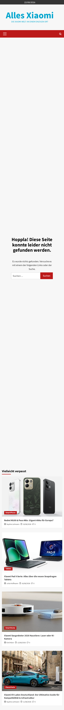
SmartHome (10, 628)
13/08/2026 (21, 642)
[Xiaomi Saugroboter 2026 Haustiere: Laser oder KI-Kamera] (32, 612)
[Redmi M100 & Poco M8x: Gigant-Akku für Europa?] (32, 496)
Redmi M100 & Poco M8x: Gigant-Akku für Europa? (28, 520)
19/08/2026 (27, 524)
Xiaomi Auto (10, 687)
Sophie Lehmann (13, 524)
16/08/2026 (26, 583)
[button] (4, 34)
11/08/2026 (27, 702)
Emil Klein (10, 642)
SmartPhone (10, 512)
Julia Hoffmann (12, 583)
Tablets (8, 568)
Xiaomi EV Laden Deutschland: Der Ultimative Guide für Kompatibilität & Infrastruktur (31, 696)
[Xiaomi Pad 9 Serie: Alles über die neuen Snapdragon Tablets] (32, 552)
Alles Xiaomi (30, 15)
